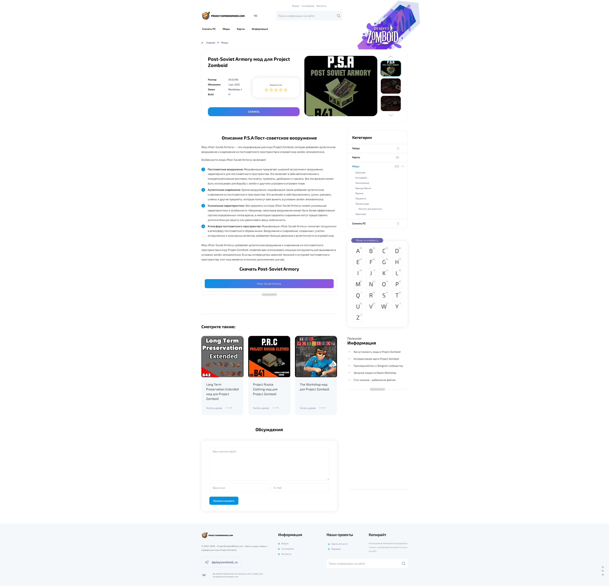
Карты (241, 28)
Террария (336, 548)
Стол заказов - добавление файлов (375, 379)
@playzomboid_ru (225, 562)
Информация (260, 28)
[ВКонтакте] (255, 15)
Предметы (360, 198)
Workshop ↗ (235, 89)
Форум (295, 5)
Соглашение (308, 5)
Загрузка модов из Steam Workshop (375, 372)
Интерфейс (361, 177)
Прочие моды (362, 203)
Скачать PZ (209, 28)
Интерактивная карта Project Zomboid (376, 358)
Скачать (253, 111)
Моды (226, 28)
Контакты (321, 5)
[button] (390, 57)
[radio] (266, 90)
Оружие (359, 193)
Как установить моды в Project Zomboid (377, 351)
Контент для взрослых (370, 208)
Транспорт (360, 214)
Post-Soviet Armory (269, 283)
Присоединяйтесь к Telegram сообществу (378, 365)
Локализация (362, 183)
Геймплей (360, 172)
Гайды (356, 148)
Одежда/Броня (363, 188)
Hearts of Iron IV (339, 544)
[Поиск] (339, 16)
